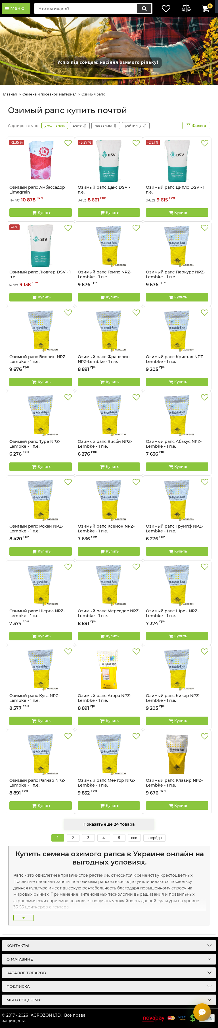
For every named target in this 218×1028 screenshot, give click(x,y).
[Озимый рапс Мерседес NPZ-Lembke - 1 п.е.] (109, 584)
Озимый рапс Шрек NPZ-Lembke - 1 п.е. (172, 616)
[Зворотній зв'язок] (202, 1012)
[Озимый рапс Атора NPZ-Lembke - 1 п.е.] (109, 669)
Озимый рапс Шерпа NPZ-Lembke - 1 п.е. (37, 616)
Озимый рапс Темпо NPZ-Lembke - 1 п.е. (104, 277)
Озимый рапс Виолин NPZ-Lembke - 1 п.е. (38, 361)
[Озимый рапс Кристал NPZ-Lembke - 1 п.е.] (177, 330)
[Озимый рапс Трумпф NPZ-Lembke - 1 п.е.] (177, 500)
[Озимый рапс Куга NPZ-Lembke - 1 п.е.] (40, 669)
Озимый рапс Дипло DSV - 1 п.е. (175, 192)
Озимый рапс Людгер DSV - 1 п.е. (40, 277)
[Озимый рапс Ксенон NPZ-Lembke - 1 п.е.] (109, 500)
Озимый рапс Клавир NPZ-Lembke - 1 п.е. (174, 785)
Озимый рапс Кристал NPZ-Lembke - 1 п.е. (175, 361)
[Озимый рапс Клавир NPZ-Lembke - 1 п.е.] (177, 754)
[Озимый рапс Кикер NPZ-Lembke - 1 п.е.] (177, 669)
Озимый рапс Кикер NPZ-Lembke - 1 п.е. (173, 700)
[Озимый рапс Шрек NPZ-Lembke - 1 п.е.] (177, 584)
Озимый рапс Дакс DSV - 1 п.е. (105, 192)
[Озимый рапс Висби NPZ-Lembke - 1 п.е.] (109, 415)
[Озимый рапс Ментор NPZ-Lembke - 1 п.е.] (109, 754)
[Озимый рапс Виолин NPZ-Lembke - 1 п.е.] (40, 330)
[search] (144, 8)
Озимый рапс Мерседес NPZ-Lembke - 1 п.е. (109, 616)
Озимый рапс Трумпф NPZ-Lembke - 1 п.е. (174, 531)
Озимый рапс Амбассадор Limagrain (37, 192)
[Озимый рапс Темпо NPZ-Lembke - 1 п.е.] (109, 245)
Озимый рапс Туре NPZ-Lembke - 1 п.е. (34, 446)
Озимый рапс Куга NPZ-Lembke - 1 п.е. (34, 700)
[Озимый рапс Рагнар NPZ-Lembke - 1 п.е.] (40, 754)
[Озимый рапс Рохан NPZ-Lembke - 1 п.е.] (40, 500)
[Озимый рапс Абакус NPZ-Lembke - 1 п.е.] (177, 415)
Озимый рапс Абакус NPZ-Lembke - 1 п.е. (174, 446)
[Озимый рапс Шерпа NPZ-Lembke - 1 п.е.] (40, 584)
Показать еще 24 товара (109, 824)
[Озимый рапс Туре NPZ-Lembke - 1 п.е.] (40, 415)
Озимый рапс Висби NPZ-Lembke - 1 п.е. (105, 446)
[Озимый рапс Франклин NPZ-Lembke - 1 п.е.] (109, 330)
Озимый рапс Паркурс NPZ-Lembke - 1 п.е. (175, 277)
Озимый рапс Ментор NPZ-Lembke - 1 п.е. (106, 785)
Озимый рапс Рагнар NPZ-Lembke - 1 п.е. (37, 785)
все (134, 838)
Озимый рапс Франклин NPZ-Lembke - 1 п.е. (104, 361)
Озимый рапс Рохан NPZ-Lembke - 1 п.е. (36, 531)
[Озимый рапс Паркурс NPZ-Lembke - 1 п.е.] (177, 245)
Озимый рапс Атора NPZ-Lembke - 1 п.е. (104, 700)
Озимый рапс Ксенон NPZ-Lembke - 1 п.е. (106, 531)
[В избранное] (68, 143)
